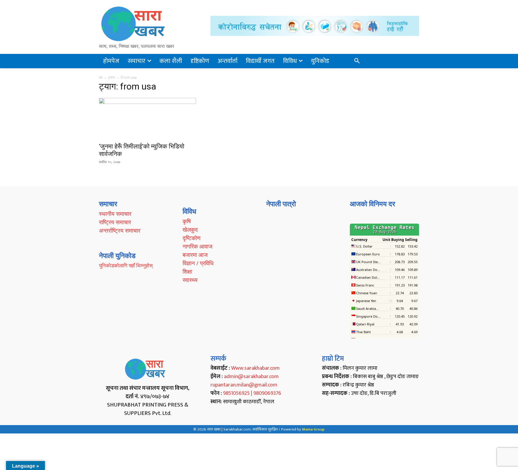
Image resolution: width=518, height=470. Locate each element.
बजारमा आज (195, 255)
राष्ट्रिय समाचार (115, 222)
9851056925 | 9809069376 (252, 393)
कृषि (187, 221)
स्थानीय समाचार (115, 214)
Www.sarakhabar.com (255, 368)
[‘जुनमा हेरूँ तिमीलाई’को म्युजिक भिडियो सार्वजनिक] (147, 118)
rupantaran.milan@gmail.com (243, 384)
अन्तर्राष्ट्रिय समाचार (119, 230)
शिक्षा (187, 271)
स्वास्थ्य (190, 280)
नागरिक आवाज (197, 246)
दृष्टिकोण (192, 238)
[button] (357, 61)
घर (101, 77)
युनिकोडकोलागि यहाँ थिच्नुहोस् (126, 265)
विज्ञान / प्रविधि (198, 263)
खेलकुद (190, 230)
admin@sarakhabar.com (251, 376)
